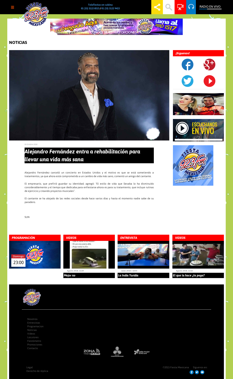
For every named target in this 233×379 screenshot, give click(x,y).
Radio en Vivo (210, 6)
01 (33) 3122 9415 (110, 8)
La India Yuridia (128, 275)
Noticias (32, 330)
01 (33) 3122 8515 (90, 8)
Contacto (32, 348)
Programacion (35, 326)
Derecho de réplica (37, 371)
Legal (29, 367)
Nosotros (32, 319)
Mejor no (69, 275)
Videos (31, 333)
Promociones (34, 344)
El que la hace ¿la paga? (189, 275)
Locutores (33, 337)
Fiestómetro (34, 340)
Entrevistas (33, 322)
